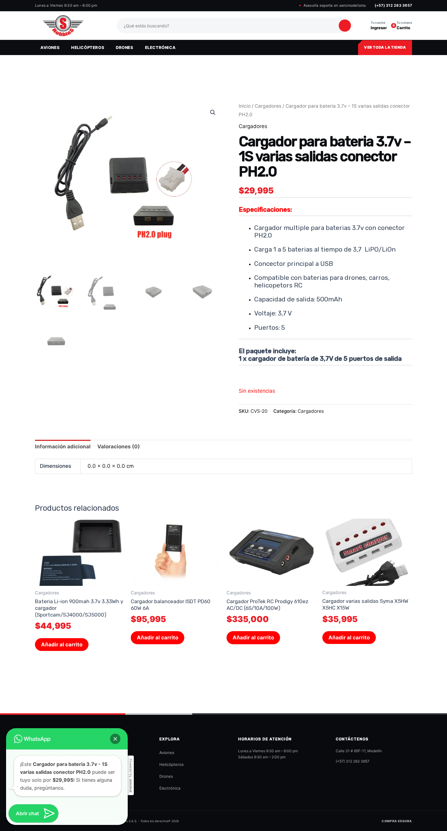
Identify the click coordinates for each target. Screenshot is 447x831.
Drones (166, 776)
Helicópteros (171, 764)
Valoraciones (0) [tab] (118, 446)
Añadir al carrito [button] (61, 645)
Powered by (131, 775)
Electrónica (169, 788)
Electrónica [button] (160, 47)
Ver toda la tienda (385, 47)
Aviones (166, 752)
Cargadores (268, 106)
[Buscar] (345, 25)
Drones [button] (124, 47)
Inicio (245, 106)
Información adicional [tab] (63, 446)
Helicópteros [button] (87, 47)
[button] (212, 112)
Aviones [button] (50, 47)
